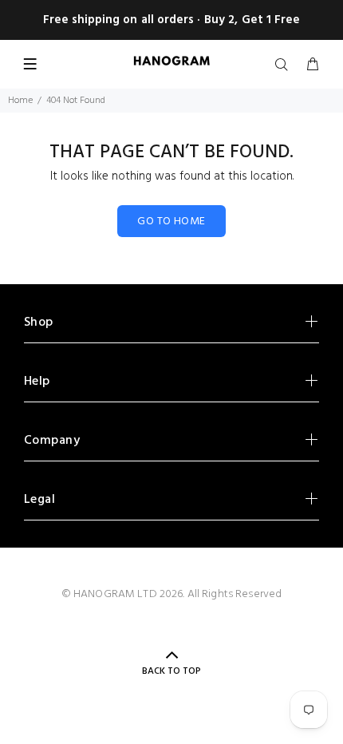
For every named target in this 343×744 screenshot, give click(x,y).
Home (20, 101)
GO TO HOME (171, 221)
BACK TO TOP (171, 671)
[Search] (285, 65)
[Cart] (312, 65)
